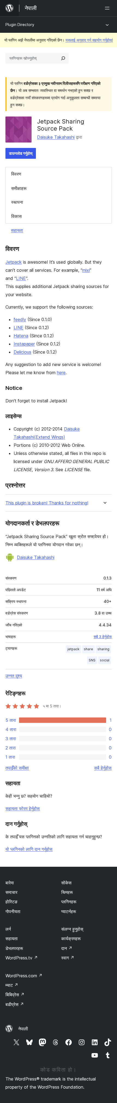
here (61, 372)
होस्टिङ (11, 901)
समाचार (11, 892)
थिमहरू (67, 892)
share (88, 649)
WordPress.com (23, 975)
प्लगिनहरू (68, 901)
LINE (21, 278)
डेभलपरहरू (14, 948)
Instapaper (24, 344)
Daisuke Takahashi (56, 137)
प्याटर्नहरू (68, 911)
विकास (16, 216)
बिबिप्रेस (14, 994)
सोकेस (66, 882)
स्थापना (17, 202)
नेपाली (23, 1028)
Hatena (21, 335)
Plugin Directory (19, 24)
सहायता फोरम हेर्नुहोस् (22, 808)
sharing (103, 649)
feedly (20, 319)
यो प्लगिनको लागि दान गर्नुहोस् (29, 849)
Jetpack (13, 262)
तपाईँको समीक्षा (17, 768)
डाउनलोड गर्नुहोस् (20, 153)
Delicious (22, 352)
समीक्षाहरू (19, 188)
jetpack (73, 649)
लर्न (8, 929)
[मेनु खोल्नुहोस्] (108, 8)
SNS (92, 660)
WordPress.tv (21, 957)
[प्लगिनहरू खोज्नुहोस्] (63, 58)
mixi (86, 270)
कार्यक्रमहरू (71, 938)
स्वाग (67, 957)
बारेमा (9, 882)
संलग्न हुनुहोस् (72, 929)
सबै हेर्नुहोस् (103, 768)
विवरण (16, 174)
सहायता (17, 230)
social (104, 660)
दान (66, 948)
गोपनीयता (12, 911)
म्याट (11, 985)
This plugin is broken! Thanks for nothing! (46, 503)
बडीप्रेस (14, 1004)
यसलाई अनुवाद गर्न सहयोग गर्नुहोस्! (89, 40)
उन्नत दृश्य (13, 675)
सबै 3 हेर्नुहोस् (103, 637)
